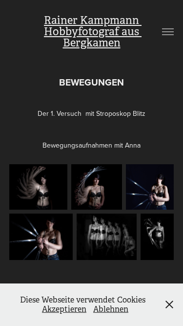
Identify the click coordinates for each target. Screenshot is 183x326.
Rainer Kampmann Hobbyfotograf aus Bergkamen (93, 31)
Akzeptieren (64, 309)
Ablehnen (110, 309)
